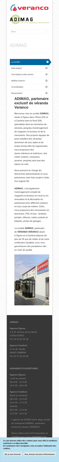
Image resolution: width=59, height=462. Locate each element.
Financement (16, 93)
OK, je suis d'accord (13, 454)
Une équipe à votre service (22, 74)
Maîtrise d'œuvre (18, 81)
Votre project (16, 68)
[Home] (29, 8)
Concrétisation (17, 87)
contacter (36, 436)
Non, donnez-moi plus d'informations (40, 454)
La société (15, 62)
